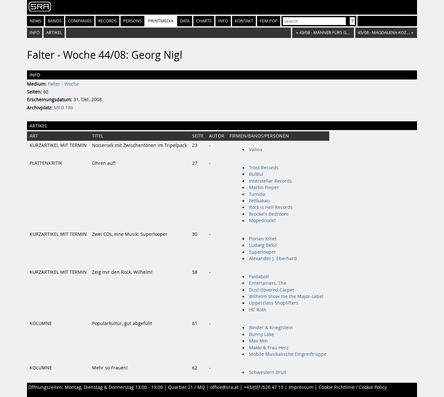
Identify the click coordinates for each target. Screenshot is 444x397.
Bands (54, 21)
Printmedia (160, 21)
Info (223, 21)
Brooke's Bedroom (268, 214)
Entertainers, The (267, 283)
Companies (80, 21)
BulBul (256, 174)
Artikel (54, 32)
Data (184, 21)
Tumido (257, 194)
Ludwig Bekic (263, 245)
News (35, 21)
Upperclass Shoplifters (273, 303)
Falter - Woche (63, 84)
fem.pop (269, 21)
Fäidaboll (259, 277)
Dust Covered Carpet (271, 290)
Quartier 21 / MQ (186, 387)
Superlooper (262, 252)
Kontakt (244, 21)
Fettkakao (259, 201)
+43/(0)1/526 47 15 (263, 387)
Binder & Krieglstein (271, 328)
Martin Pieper (264, 187)
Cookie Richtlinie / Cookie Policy (353, 387)
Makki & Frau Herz (269, 348)
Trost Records (264, 168)
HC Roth (258, 310)
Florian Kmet (263, 239)
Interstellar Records (270, 181)
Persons (132, 21)
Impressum (301, 387)
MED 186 (63, 108)
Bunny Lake (261, 334)
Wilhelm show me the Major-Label (286, 296)
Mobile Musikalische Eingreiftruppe (288, 354)
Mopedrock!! (262, 220)
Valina (255, 149)
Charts (204, 21)
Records (107, 21)
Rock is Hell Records (271, 207)
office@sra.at (224, 387)
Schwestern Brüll (267, 372)
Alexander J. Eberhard (273, 258)
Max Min (258, 341)
